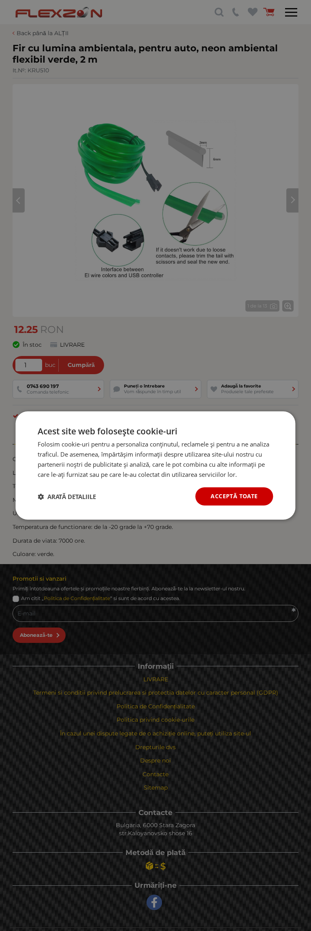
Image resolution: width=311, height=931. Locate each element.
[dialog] (155, 465)
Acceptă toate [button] (234, 496)
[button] (67, 496)
